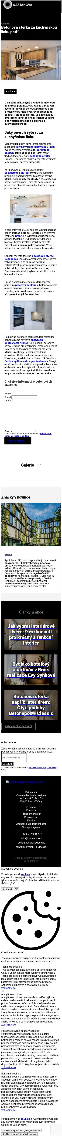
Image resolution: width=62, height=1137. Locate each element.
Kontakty (31, 810)
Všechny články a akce (18, 726)
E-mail (7, 397)
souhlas (25, 874)
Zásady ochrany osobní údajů (31, 857)
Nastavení (7, 889)
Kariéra (31, 820)
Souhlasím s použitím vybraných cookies (21, 1130)
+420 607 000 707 (31, 834)
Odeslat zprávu (16, 441)
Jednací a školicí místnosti (31, 823)
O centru (31, 807)
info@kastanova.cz (31, 838)
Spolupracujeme (31, 827)
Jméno (7, 393)
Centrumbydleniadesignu (31, 842)
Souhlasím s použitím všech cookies (19, 1134)
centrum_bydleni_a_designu (31, 846)
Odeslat (7, 764)
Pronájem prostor (31, 813)
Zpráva (8, 431)
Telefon (8, 400)
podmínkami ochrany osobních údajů (28, 434)
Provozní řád (31, 817)
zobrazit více (8, 988)
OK (16, 889)
